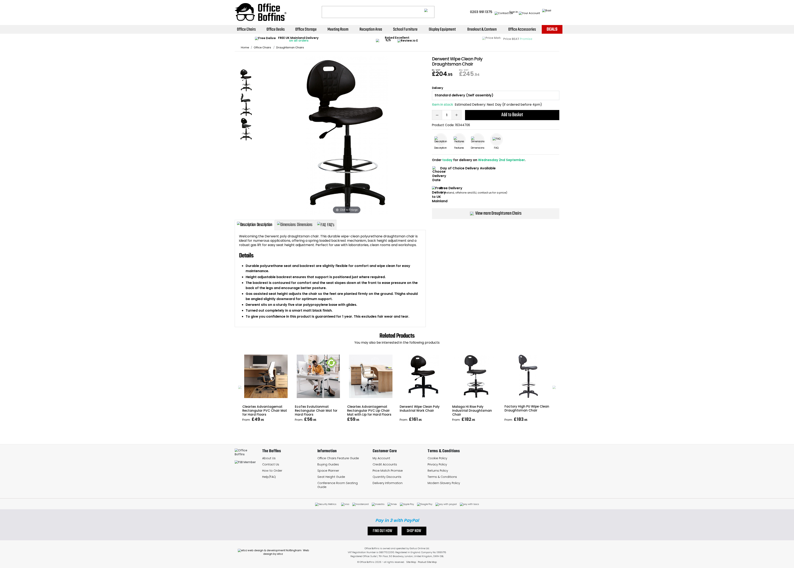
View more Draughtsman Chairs (498, 213)
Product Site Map (427, 562)
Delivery (437, 88)
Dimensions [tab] (304, 224)
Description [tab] (264, 224)
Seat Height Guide (331, 477)
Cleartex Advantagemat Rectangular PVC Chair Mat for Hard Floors (264, 410)
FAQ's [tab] (330, 224)
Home (245, 47)
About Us (269, 458)
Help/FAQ (269, 477)
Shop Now (414, 531)
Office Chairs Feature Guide (338, 458)
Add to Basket (512, 115)
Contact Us (270, 464)
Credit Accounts (385, 464)
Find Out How (382, 531)
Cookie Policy (437, 458)
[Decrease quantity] (437, 115)
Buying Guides (328, 464)
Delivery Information (388, 483)
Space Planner (328, 471)
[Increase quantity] (457, 115)
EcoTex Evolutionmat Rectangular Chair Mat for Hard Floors (316, 410)
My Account (381, 458)
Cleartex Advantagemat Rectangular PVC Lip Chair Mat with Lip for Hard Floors (369, 410)
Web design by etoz (286, 552)
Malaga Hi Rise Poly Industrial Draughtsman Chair (472, 410)
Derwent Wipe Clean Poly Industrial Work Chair (420, 408)
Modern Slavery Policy (444, 483)
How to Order (272, 471)
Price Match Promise (388, 471)
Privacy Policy (437, 464)
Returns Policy (438, 471)
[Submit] (429, 12)
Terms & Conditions (442, 477)
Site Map (411, 562)
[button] (240, 387)
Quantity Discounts (387, 477)
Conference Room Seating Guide (337, 485)
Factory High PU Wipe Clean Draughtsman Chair (527, 408)
